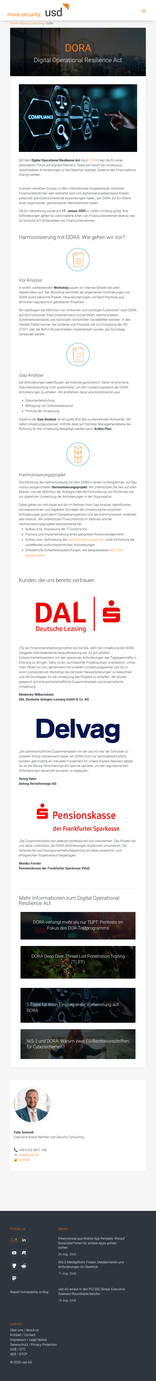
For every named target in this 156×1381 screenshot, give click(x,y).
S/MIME (24, 1160)
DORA (93, 160)
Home (14, 23)
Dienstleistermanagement (86, 540)
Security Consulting (32, 23)
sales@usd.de (29, 1155)
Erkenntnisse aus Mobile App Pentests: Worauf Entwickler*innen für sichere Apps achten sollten (91, 1243)
